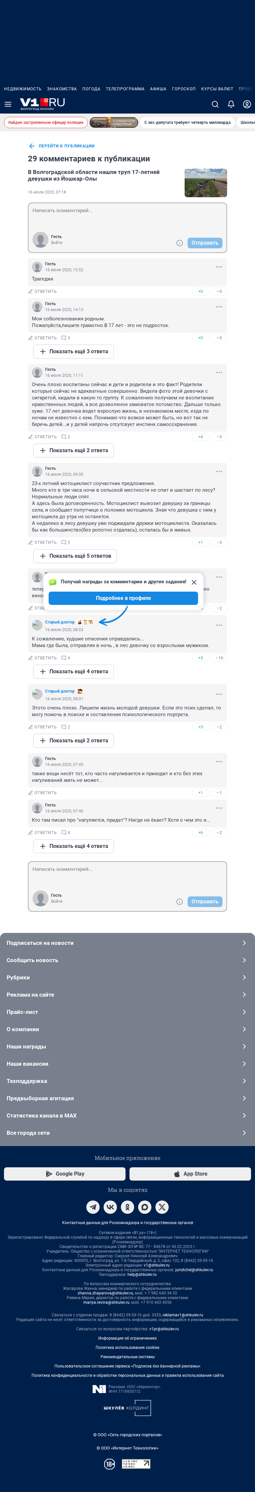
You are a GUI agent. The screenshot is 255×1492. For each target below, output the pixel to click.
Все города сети (28, 1132)
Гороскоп (184, 89)
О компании (23, 1029)
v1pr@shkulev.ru (164, 1329)
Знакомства (62, 89)
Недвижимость (23, 89)
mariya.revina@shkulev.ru (106, 1302)
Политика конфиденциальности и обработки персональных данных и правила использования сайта (128, 1375)
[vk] (110, 1207)
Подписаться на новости (40, 943)
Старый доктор (60, 622)
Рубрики (18, 977)
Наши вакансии (27, 1063)
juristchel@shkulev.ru (194, 1270)
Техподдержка (27, 1081)
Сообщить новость (32, 960)
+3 (200, 657)
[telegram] (93, 1207)
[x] (162, 1207)
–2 (219, 608)
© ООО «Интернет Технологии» (127, 1448)
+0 (200, 291)
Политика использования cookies (127, 1347)
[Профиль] (247, 104)
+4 (200, 436)
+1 (200, 542)
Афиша (158, 89)
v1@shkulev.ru (157, 1265)
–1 (219, 792)
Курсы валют (217, 89)
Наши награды (26, 1046)
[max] (144, 1207)
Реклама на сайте (30, 994)
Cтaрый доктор (60, 691)
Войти (56, 242)
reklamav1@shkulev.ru (183, 1315)
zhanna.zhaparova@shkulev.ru (105, 1293)
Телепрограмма (125, 89)
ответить (46, 291)
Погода (91, 89)
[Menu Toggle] (8, 104)
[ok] (127, 1207)
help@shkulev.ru (142, 1274)
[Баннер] (113, 122)
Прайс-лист (22, 1012)
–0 (219, 291)
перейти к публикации (67, 146)
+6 (200, 832)
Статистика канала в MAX (42, 1115)
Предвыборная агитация (40, 1098)
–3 (219, 436)
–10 (219, 657)
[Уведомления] (231, 104)
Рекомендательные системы (128, 1357)
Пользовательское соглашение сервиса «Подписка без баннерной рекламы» (127, 1366)
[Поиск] (215, 104)
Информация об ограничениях (127, 1338)
